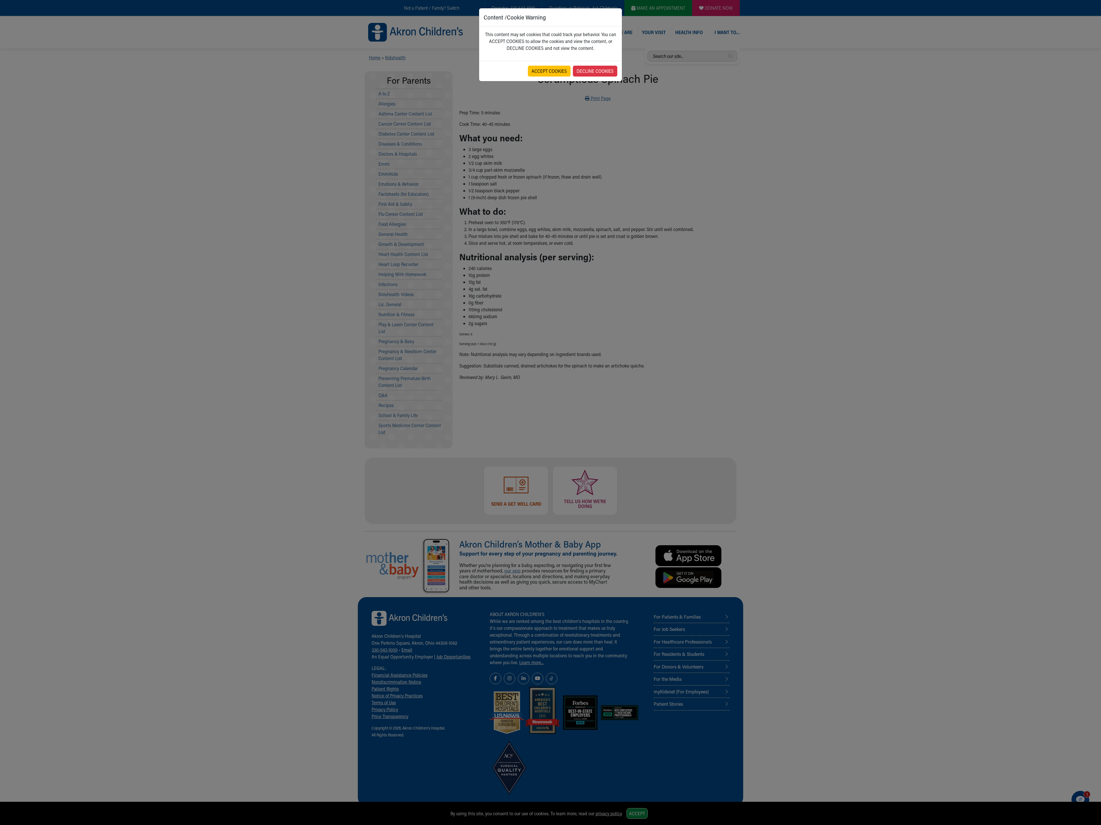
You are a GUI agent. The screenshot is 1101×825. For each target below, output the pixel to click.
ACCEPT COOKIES (549, 71)
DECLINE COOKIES (595, 71)
